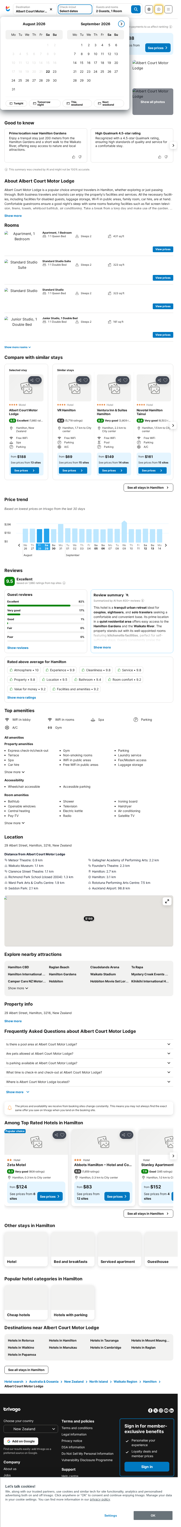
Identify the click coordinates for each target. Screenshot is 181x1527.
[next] (121, 24)
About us (10, 1469)
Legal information (74, 1434)
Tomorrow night (43, 103)
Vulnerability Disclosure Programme (87, 1460)
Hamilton (150, 1381)
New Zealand (74, 1381)
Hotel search (13, 1381)
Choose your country (19, 1421)
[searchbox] (35, 11)
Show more (13, 215)
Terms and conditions (77, 1428)
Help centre (70, 1476)
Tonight (18, 103)
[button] (35, 9)
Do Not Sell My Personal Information (87, 1453)
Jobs (7, 1475)
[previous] (19, 546)
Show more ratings (21, 697)
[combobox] (35, 9)
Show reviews (17, 648)
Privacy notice (72, 1441)
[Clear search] (51, 9)
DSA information (73, 1447)
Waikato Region (125, 1381)
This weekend (77, 103)
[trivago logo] (8, 9)
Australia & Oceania (43, 1381)
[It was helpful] (73, 157)
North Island (98, 1381)
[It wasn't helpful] (80, 157)
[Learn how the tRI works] (64, 583)
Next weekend (108, 103)
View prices (163, 249)
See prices (156, 48)
